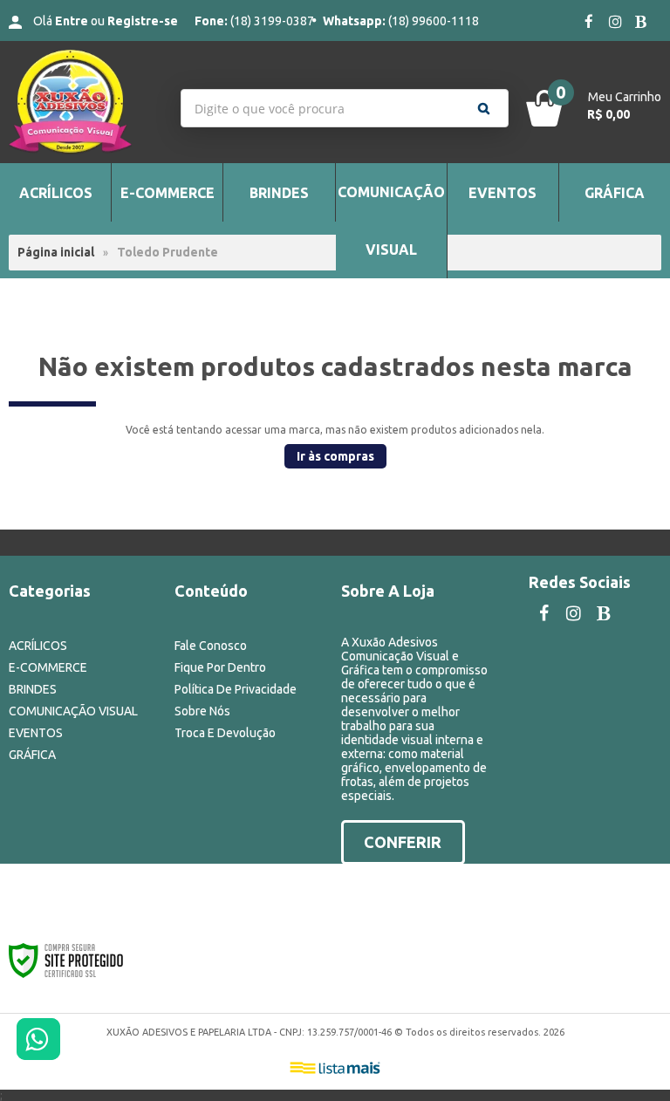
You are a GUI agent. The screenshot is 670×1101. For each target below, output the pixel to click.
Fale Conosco (210, 646)
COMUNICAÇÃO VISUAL (73, 711)
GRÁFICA (32, 755)
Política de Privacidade (235, 689)
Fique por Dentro (220, 667)
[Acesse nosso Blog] (641, 23)
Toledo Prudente (167, 252)
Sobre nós (202, 711)
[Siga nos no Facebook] (589, 23)
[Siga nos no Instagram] (615, 23)
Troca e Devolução (225, 733)
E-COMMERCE (48, 667)
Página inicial (55, 252)
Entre (71, 21)
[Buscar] (484, 108)
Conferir (402, 842)
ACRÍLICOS (38, 646)
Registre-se (142, 21)
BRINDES (33, 689)
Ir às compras (335, 456)
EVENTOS (36, 733)
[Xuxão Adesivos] (84, 102)
